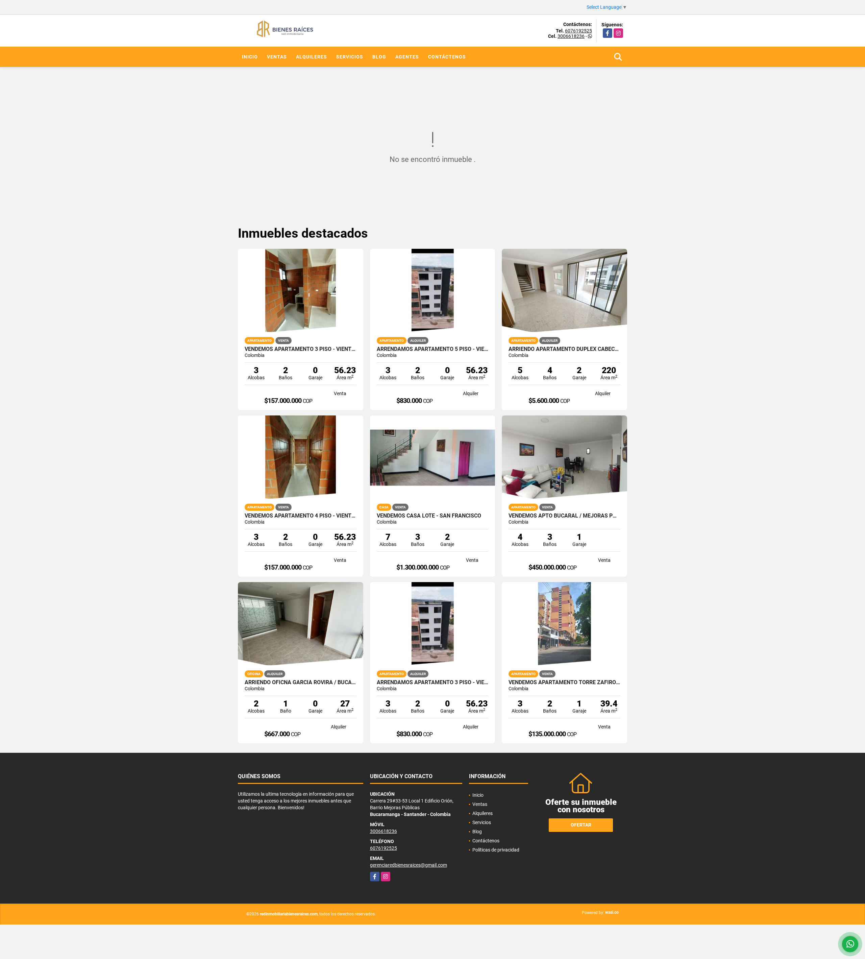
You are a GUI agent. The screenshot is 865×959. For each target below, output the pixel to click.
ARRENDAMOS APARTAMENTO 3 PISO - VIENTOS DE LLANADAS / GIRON (433, 682)
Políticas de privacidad (495, 850)
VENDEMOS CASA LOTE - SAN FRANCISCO (429, 516)
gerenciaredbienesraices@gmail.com (408, 865)
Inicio (250, 56)
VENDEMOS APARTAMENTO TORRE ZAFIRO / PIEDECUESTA (564, 682)
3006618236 (571, 36)
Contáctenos (447, 56)
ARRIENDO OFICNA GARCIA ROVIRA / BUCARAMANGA (300, 682)
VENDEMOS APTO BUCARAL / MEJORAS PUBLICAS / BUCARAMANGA (564, 516)
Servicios (349, 56)
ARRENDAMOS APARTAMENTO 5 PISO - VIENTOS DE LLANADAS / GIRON (433, 349)
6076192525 (578, 30)
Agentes (407, 56)
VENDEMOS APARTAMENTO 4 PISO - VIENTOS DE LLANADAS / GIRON (300, 516)
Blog (379, 56)
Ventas (277, 56)
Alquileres (311, 56)
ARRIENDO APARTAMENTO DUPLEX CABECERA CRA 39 (564, 349)
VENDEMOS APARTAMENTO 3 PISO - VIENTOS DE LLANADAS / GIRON (300, 349)
